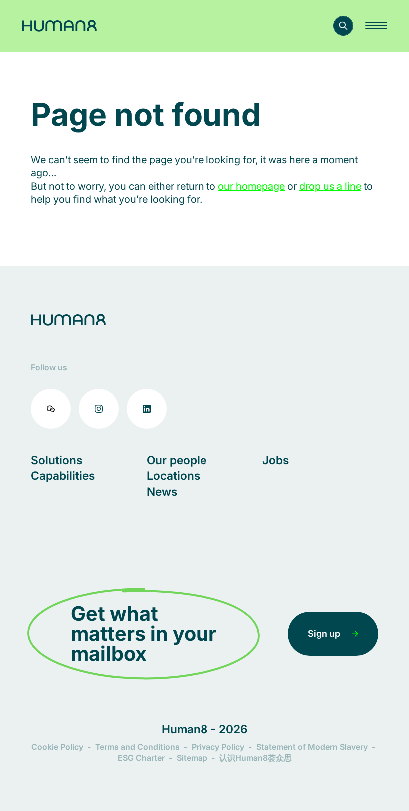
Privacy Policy (218, 747)
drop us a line (330, 186)
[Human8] (59, 26)
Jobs (275, 460)
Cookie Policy (57, 747)
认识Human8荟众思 (255, 758)
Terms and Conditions (137, 747)
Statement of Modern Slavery (312, 747)
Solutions (56, 460)
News (162, 492)
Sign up (324, 633)
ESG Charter (141, 758)
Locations (173, 476)
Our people (176, 460)
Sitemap (192, 758)
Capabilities (63, 476)
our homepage (251, 186)
